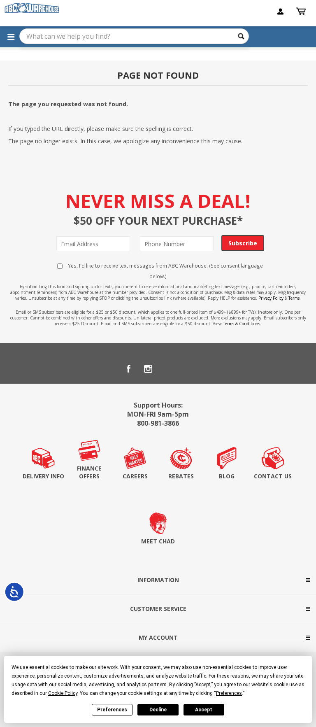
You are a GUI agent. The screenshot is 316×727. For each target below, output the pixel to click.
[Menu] (10, 36)
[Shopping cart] (302, 11)
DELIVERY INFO (43, 476)
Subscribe (242, 243)
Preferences (112, 710)
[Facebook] (128, 368)
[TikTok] (187, 368)
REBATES (181, 476)
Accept (203, 710)
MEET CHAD (158, 541)
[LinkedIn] (167, 368)
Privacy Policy (270, 298)
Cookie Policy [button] (62, 693)
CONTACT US (273, 476)
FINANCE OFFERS (89, 472)
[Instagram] (148, 368)
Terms (294, 298)
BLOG (227, 476)
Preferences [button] (229, 693)
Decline (158, 710)
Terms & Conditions (241, 323)
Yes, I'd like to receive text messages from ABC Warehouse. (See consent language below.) (165, 271)
